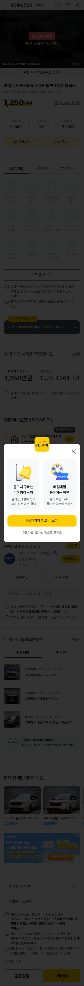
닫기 (74, 451)
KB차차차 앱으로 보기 (42, 520)
